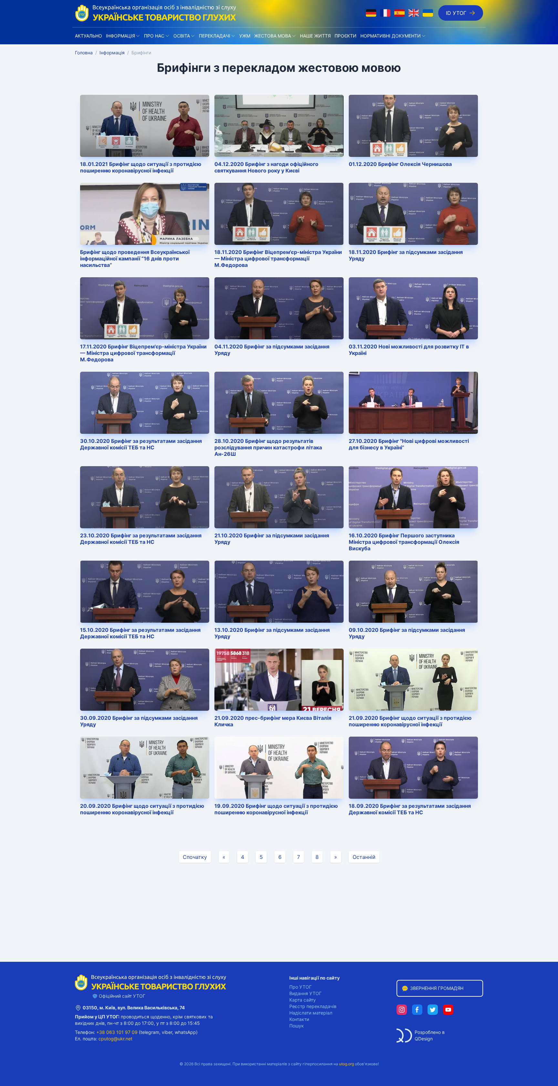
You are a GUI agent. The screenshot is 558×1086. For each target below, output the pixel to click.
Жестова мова (272, 35)
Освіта (181, 35)
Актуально (88, 35)
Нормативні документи (390, 35)
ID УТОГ (456, 13)
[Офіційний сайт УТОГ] (155, 13)
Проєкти (345, 35)
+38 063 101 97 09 (117, 1032)
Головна (84, 52)
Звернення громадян (436, 988)
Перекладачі (214, 35)
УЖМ (244, 35)
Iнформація (120, 35)
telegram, (150, 1032)
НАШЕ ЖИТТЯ (315, 35)
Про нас (154, 35)
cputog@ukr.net (115, 1038)
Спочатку (195, 857)
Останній (364, 857)
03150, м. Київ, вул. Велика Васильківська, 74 (134, 1007)
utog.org (346, 1063)
